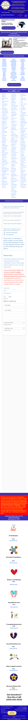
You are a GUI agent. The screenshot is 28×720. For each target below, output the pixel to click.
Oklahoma (13, 80)
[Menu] (26, 16)
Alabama (4, 59)
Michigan (14, 62)
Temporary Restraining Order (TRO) (23, 179)
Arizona (4, 61)
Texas (22, 69)
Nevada (13, 69)
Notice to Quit (24, 128)
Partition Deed (24, 137)
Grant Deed (13, 178)
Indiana (4, 75)
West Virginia (22, 77)
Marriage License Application (4, 138)
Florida (4, 69)
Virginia (22, 73)
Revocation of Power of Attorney (5, 186)
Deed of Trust (5, 116)
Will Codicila (14, 141)
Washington (22, 75)
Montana (14, 67)
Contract (4, 115)
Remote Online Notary (22, 708)
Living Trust (4, 132)
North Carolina (13, 76)
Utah (22, 70)
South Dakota (22, 67)
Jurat (22, 102)
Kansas (4, 77)
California (4, 63)
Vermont (23, 72)
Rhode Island (23, 62)
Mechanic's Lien (24, 115)
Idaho (4, 73)
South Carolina (22, 64)
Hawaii (4, 72)
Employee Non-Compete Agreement (14, 160)
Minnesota (13, 63)
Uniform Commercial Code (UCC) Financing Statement (14, 125)
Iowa (4, 76)
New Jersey (13, 73)
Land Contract (24, 104)
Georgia (4, 70)
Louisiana (4, 80)
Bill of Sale (4, 108)
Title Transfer (23, 181)
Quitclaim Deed (5, 170)
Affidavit (4, 96)
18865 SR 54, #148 (5, 711)
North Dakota (14, 77)
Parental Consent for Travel (4, 157)
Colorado (4, 65)
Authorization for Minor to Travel (5, 105)
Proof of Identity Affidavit (22, 154)
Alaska (4, 60)
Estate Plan (13, 170)
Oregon (22, 59)
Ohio (13, 79)
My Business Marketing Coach (14, 715)
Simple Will (13, 102)
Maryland (13, 60)
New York (13, 75)
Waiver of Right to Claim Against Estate (14, 137)
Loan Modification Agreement (23, 113)
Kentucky (4, 79)
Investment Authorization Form (23, 100)
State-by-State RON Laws (21, 710)
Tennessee (22, 68)
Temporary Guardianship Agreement (14, 114)
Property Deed (5, 162)
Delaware (4, 68)
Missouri (14, 66)
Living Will (23, 109)
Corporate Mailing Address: (7, 706)
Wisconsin (22, 79)
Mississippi (13, 65)
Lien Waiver (23, 108)
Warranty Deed (14, 139)
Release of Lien (5, 174)
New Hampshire (13, 71)
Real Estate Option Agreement (23, 161)
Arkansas (4, 62)
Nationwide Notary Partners (21, 709)
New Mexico (13, 74)
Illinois (4, 74)
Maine (13, 59)
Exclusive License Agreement (13, 173)
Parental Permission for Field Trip (24, 134)
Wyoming (22, 80)
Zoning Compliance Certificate (14, 147)
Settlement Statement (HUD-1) (23, 171)
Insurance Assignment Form (23, 95)
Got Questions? (14, 694)
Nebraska (13, 68)
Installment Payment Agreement (13, 196)
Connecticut (4, 67)
